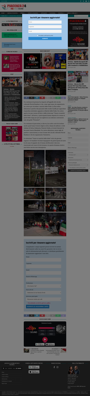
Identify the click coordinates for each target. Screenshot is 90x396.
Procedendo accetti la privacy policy (46, 35)
